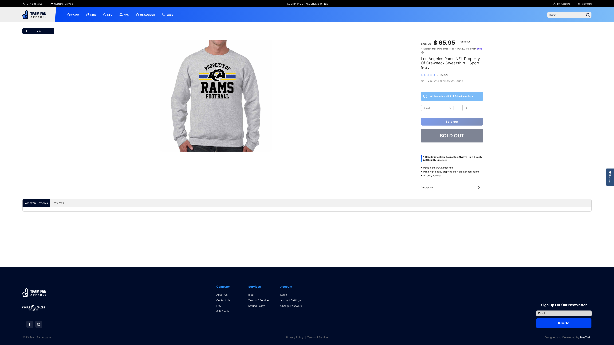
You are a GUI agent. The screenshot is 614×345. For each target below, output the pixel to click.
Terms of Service (258, 300)
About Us (222, 294)
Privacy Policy (294, 337)
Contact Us (223, 300)
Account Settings (290, 300)
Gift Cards (222, 311)
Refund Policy (256, 305)
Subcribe (563, 323)
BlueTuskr (586, 337)
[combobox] (569, 15)
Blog (251, 294)
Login (283, 294)
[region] (307, 4)
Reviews (58, 203)
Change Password (291, 305)
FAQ (218, 305)
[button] (452, 187)
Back (38, 31)
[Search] (587, 15)
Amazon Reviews (36, 203)
